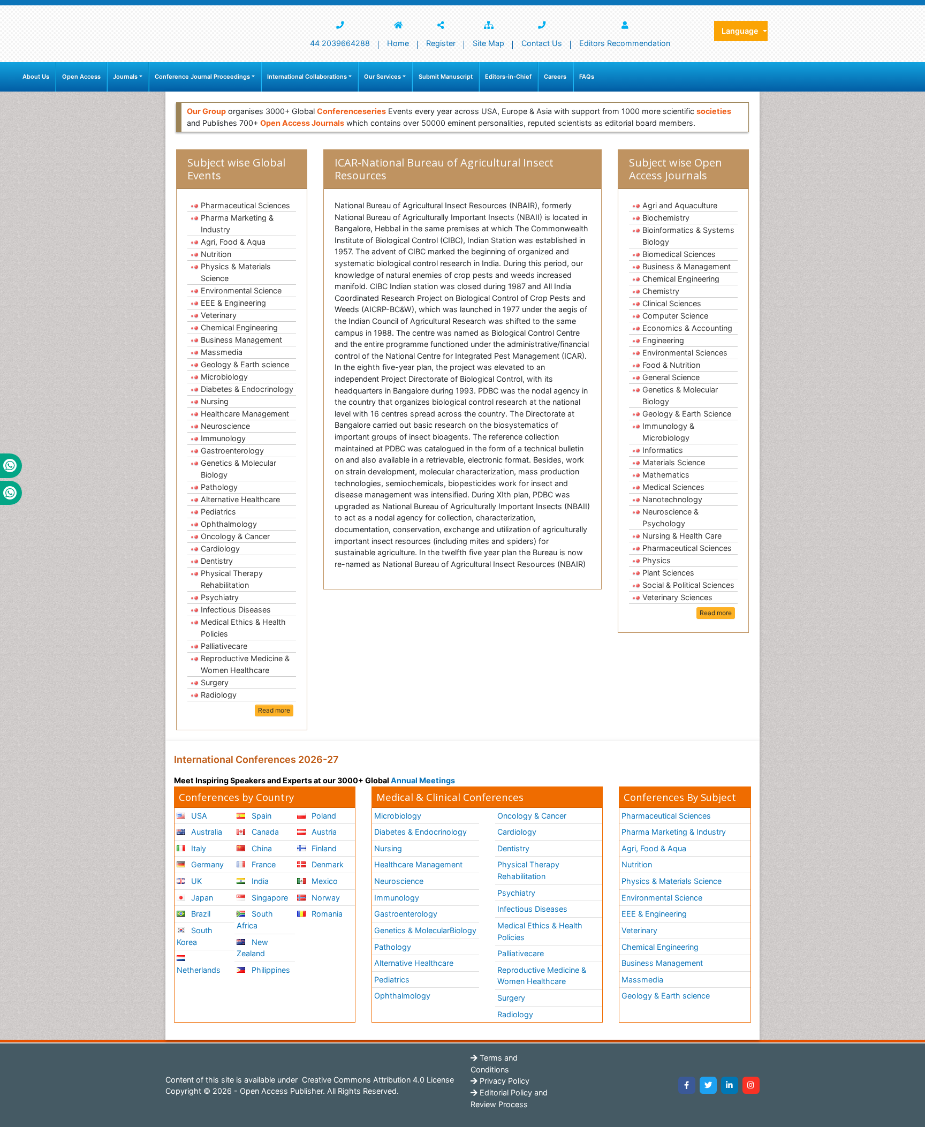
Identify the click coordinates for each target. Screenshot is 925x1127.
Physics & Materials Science (236, 272)
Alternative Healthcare (240, 499)
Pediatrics (218, 511)
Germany (206, 864)
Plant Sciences (668, 572)
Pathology (219, 486)
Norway (324, 897)
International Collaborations (307, 76)
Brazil (199, 913)
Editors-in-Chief (508, 76)
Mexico (323, 881)
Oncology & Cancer (235, 536)
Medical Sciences (673, 486)
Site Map (488, 43)
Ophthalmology (229, 523)
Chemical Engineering (239, 327)
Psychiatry (220, 597)
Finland (323, 848)
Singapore (268, 897)
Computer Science (675, 315)
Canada (264, 831)
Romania (326, 913)
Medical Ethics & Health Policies (243, 627)
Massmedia (221, 352)
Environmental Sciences (684, 352)
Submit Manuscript (446, 76)
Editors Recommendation (624, 43)
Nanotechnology (672, 499)
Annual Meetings (423, 780)
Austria (323, 831)
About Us (35, 76)
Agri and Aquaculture (679, 205)
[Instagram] (751, 1085)
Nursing (215, 401)
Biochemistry (665, 217)
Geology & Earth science (245, 364)
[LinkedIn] (729, 1085)
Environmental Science (241, 290)
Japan (201, 897)
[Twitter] (708, 1085)
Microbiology (224, 376)
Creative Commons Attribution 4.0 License (377, 1079)
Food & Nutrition (671, 364)
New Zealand (252, 947)
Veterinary (219, 315)
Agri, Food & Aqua (233, 241)
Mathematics (665, 474)
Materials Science (673, 462)
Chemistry (660, 291)
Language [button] (741, 30)
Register (441, 43)
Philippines (269, 969)
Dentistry (217, 560)
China (260, 848)
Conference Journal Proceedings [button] (202, 76)
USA (198, 815)
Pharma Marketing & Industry (237, 223)
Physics (656, 560)
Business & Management (686, 266)
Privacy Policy (503, 1080)
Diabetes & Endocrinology (247, 389)
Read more (274, 710)
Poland (322, 815)
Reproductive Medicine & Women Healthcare (245, 664)
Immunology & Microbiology (668, 431)
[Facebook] (686, 1085)
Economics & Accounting (687, 327)
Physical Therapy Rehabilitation (232, 579)
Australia (205, 831)
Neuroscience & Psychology (670, 517)
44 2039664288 (340, 43)
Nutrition (216, 254)
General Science (671, 377)
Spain (260, 815)
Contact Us (541, 43)
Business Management (241, 339)
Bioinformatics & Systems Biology (688, 235)
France (262, 864)
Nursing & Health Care (682, 535)
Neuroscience (225, 425)
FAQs (586, 76)
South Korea (195, 936)
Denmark (326, 864)
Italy (197, 848)
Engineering (663, 340)
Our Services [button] (382, 76)
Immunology (223, 438)
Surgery (215, 682)
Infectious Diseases (236, 609)
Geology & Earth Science (686, 413)
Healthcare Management (245, 413)
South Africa (254, 919)
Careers (555, 76)
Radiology (219, 694)
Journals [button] (125, 76)
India (259, 881)
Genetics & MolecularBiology (425, 930)
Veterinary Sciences (677, 597)
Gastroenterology (232, 450)
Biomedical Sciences (679, 254)
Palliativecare (224, 646)
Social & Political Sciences (688, 584)
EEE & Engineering (233, 302)
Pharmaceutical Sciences (245, 205)
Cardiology (220, 548)
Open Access (81, 76)
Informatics (662, 450)
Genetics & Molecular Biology (238, 468)
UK (195, 881)
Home (398, 43)
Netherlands (199, 969)
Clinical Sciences (671, 303)
